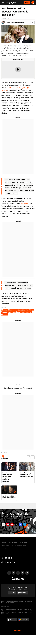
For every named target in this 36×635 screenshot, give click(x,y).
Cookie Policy (5, 545)
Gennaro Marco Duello (17, 22)
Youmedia (4, 542)
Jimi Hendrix (25, 204)
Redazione (4, 548)
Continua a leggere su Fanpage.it (18, 388)
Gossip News (4, 452)
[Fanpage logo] (11, 2)
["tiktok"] (3, 524)
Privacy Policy (23, 542)
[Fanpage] (18, 578)
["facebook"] (20, 524)
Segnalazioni (13, 542)
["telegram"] (24, 524)
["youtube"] (12, 524)
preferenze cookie (15, 548)
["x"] (16, 524)
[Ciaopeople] (18, 630)
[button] (33, 22)
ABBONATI (27, 2)
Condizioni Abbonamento (19, 545)
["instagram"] (7, 524)
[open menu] (2, 2)
